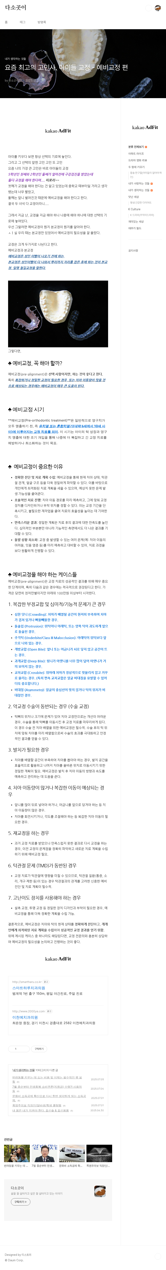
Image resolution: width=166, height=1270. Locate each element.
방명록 (42, 22)
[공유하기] (20, 1049)
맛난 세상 (133, 196)
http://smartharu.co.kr (27, 982)
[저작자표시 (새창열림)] (49, 1049)
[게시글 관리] (25, 1049)
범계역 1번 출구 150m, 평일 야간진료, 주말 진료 (47, 993)
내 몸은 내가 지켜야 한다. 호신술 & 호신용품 (40, 1110)
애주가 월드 (134, 228)
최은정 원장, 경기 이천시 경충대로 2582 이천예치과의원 (53, 1023)
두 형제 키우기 (136, 167)
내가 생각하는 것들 (24, 1070)
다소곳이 (16, 8)
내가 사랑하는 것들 (139, 183)
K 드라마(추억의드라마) (142, 215)
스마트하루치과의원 (28, 988)
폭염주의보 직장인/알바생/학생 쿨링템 (36, 1105)
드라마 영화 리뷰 (137, 160)
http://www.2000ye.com (28, 1011)
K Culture (134, 209)
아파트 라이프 (136, 153)
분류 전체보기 (136, 146)
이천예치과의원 (25, 1017)
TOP (158, 1256)
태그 (23, 22)
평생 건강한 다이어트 (140, 202)
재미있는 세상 (136, 221)
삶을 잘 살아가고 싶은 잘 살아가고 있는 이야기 (36, 1193)
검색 (149, 8)
